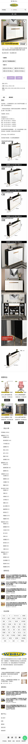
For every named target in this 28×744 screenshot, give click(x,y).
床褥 (4, 536)
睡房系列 (3, 522)
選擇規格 (7, 400)
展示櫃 (24, 618)
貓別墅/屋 (5, 467)
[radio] (9, 61)
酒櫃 (24, 88)
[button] (14, 14)
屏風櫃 (4, 437)
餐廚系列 (3, 552)
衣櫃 (4, 549)
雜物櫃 (16, 638)
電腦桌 (4, 515)
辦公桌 (19, 632)
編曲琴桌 (5, 509)
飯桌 (14, 641)
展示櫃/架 (5, 440)
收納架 (3, 624)
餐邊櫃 (4, 566)
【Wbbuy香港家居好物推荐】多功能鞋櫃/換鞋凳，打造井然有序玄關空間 (10, 673)
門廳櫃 (19, 635)
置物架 (4, 557)
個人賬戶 (3, 718)
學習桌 (13, 618)
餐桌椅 (4, 563)
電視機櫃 (23, 638)
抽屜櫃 (4, 447)
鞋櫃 (13, 86)
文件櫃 (4, 499)
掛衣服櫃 (23, 621)
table (4, 615)
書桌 (25, 624)
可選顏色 (5, 57)
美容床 (4, 523)
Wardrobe (16, 615)
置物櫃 (18, 88)
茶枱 (14, 629)
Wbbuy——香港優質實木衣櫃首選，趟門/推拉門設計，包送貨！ (10, 680)
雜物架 (10, 638)
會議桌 (4, 490)
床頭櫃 (4, 539)
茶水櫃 (21, 88)
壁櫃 (4, 554)
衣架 (9, 632)
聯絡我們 (3, 730)
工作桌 (9, 621)
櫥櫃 (8, 627)
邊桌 (4, 456)
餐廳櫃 (3, 90)
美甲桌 (4, 512)
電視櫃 (4, 459)
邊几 (25, 632)
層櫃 (4, 621)
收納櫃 (12, 88)
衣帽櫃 (4, 482)
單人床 (3, 618)
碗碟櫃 (15, 88)
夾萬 (4, 493)
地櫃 (9, 618)
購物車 (2, 724)
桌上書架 (5, 506)
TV (9, 615)
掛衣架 (4, 542)
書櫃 (4, 503)
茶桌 (19, 629)
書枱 (15, 624)
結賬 (2, 721)
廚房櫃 (9, 88)
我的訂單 (3, 727)
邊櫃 (8, 635)
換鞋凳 (4, 479)
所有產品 (6, 86)
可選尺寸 (5, 65)
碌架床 (4, 546)
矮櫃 (19, 627)
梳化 (4, 450)
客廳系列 (3, 435)
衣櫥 (14, 632)
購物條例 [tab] (11, 97)
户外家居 (5, 443)
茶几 (4, 453)
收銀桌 (4, 496)
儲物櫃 (6, 88)
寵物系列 (3, 462)
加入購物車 (10, 78)
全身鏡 (4, 475)
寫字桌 (19, 618)
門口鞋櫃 (13, 635)
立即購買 (19, 78)
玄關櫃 (13, 627)
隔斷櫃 (24, 635)
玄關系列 (10, 86)
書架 (20, 624)
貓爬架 (4, 471)
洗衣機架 (5, 560)
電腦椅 (4, 519)
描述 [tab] (4, 97)
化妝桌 (4, 530)
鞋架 (5, 641)
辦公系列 (3, 488)
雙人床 (4, 638)
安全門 (4, 464)
